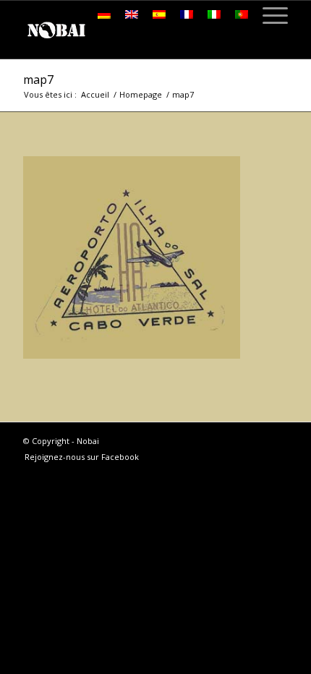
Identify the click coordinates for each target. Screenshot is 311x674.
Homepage (140, 94)
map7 (38, 80)
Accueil (95, 94)
